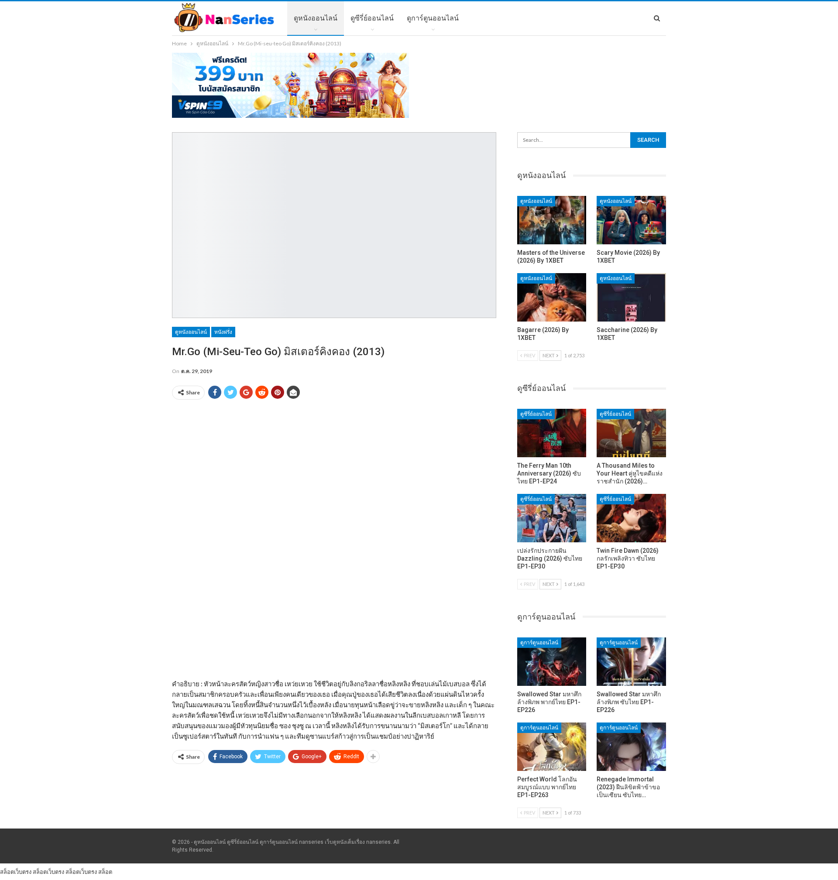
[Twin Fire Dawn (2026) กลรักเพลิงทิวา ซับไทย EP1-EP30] (631, 518)
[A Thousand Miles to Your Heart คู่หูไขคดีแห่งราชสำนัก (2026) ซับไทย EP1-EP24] (631, 433)
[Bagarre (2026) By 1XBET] (552, 297)
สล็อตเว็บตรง (15, 871)
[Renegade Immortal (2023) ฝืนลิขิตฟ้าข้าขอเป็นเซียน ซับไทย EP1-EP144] (631, 746)
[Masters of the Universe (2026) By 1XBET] (552, 220)
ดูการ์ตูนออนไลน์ (433, 18)
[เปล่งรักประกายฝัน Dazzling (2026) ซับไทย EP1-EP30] (552, 518)
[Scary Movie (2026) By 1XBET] (631, 220)
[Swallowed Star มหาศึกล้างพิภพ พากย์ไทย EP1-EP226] (552, 661)
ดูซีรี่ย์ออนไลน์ (372, 18)
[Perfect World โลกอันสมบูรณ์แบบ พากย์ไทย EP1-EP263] (552, 746)
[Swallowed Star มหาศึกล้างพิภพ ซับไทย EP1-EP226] (631, 661)
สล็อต (105, 871)
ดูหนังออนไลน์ (315, 18)
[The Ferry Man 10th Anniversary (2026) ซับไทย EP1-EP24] (552, 433)
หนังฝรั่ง (223, 332)
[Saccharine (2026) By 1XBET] (631, 297)
